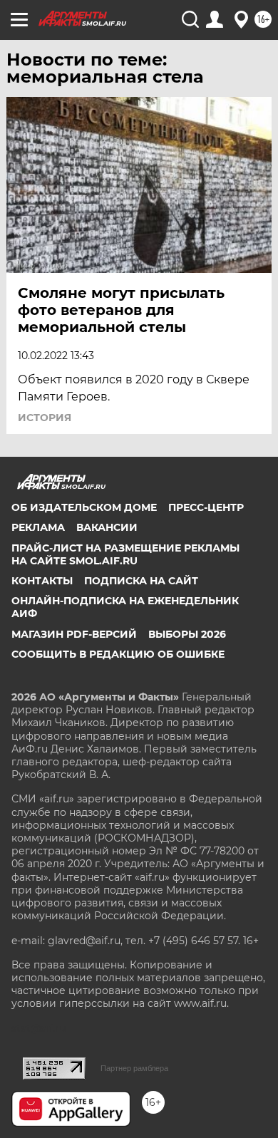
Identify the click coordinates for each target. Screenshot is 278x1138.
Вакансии (107, 527)
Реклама (38, 527)
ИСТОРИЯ (44, 418)
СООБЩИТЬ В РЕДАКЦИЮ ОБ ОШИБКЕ (118, 654)
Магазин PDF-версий (74, 634)
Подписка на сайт (141, 580)
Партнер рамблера (134, 1068)
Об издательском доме (84, 507)
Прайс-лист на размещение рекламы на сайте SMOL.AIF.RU (125, 554)
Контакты (42, 580)
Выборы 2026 (187, 634)
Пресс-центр (206, 507)
